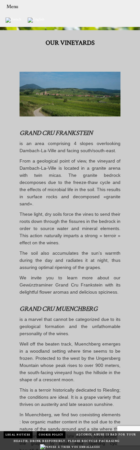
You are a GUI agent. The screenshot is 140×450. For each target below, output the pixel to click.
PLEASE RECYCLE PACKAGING (94, 441)
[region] (70, 94)
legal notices (18, 434)
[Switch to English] (36, 20)
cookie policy (51, 434)
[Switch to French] (13, 20)
